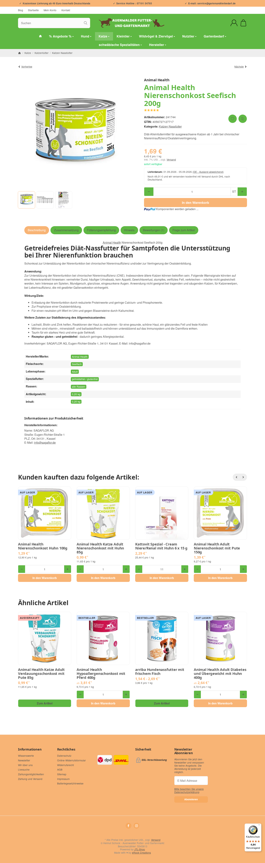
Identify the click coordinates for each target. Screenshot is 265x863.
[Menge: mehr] (242, 191)
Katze (103, 36)
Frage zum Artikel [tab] (184, 230)
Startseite (33, 10)
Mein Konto (50, 10)
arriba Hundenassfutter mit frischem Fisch (159, 672)
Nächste (239, 66)
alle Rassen (78, 386)
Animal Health (112, 242)
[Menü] (259, 826)
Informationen (29, 749)
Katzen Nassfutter (170, 126)
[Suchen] (85, 23)
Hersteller (156, 44)
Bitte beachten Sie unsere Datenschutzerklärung (189, 790)
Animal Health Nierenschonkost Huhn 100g (42, 546)
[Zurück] (236, 477)
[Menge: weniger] (149, 191)
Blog (20, 10)
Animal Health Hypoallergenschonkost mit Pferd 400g (101, 674)
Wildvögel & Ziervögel (156, 36)
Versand (171, 159)
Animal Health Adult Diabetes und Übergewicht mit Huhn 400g (220, 674)
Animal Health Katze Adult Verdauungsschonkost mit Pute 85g (41, 674)
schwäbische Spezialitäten (119, 44)
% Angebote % (60, 36)
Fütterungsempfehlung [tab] (101, 230)
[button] (26, 199)
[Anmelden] (234, 22)
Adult (75, 371)
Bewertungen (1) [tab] (153, 230)
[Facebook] (128, 826)
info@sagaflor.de (45, 442)
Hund (85, 36)
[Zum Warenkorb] (243, 22)
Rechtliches (66, 749)
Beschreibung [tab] (37, 230)
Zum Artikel (44, 703)
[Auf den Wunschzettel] (232, 118)
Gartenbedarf (214, 36)
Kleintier (123, 36)
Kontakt (65, 10)
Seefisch (77, 364)
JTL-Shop (139, 849)
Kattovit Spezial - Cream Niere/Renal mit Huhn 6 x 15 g (161, 546)
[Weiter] (243, 477)
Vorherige (26, 66)
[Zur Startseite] (132, 22)
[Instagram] (136, 826)
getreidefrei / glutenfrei (85, 379)
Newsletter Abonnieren (183, 751)
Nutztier (188, 36)
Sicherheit (143, 749)
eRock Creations (141, 852)
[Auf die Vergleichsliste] (242, 118)
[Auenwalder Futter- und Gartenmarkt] (40, 36)
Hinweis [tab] (129, 230)
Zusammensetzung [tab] (66, 230)
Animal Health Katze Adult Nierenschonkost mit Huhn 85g (100, 548)
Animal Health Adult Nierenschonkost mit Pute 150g (217, 548)
